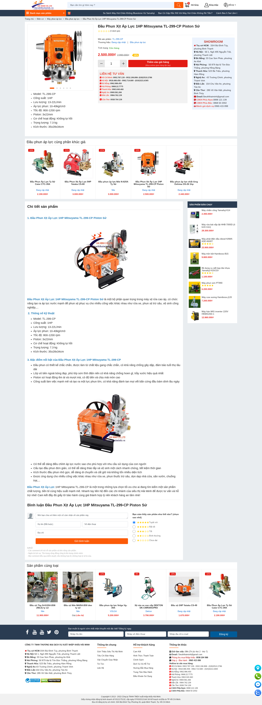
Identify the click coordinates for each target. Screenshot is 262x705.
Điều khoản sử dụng (142, 676)
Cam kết (137, 651)
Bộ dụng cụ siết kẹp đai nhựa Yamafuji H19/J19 (216, 269)
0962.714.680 (128, 80)
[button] (230, 5)
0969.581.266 (116, 92)
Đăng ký (223, 634)
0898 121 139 (220, 99)
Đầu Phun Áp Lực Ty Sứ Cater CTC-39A (42, 182)
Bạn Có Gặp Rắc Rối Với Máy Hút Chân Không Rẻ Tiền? (169, 13)
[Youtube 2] (41, 632)
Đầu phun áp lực (138, 42)
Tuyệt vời (153, 522)
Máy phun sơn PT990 (212, 283)
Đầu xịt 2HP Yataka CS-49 (184, 605)
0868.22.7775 (117, 86)
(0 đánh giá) (115, 31)
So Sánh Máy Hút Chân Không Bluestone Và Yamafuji (112, 13)
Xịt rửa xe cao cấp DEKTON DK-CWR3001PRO (149, 606)
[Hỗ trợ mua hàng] (258, 676)
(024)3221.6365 (141, 80)
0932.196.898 (132, 77)
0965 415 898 (221, 106)
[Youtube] (34, 632)
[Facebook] (27, 632)
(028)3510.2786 (145, 77)
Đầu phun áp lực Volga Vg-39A (113, 606)
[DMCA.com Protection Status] (51, 680)
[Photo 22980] (60, 57)
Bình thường (154, 536)
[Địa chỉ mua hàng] (258, 668)
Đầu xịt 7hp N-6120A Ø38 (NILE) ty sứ (42, 606)
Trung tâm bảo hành (142, 672)
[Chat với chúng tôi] (258, 692)
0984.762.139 (116, 95)
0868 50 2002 (220, 103)
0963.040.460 (118, 89)
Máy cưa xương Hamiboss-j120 (217, 297)
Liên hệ (100, 668)
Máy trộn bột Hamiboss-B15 (215, 253)
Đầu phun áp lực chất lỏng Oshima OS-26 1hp (184, 182)
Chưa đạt (153, 540)
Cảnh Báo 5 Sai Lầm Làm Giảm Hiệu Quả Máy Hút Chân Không (230, 13)
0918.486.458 (115, 80)
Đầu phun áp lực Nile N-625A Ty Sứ (113, 182)
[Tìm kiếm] (178, 5)
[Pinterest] (56, 632)
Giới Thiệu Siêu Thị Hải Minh (110, 651)
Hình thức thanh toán (143, 656)
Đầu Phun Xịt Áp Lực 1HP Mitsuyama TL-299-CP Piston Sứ (149, 184)
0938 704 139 (185, 685)
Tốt (150, 531)
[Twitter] (49, 632)
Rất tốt (152, 527)
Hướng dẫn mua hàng (143, 668)
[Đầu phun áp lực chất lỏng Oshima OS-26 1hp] (184, 163)
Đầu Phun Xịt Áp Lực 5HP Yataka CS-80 (78, 182)
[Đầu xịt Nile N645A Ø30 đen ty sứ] (78, 587)
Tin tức (100, 664)
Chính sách (138, 660)
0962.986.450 (116, 83)
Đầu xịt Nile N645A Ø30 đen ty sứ (78, 606)
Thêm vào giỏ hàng (158, 63)
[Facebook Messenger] (258, 684)
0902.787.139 (119, 77)
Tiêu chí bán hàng (105, 656)
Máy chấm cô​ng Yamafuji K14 (216, 210)
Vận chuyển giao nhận (107, 660)
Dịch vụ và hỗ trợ (141, 664)
